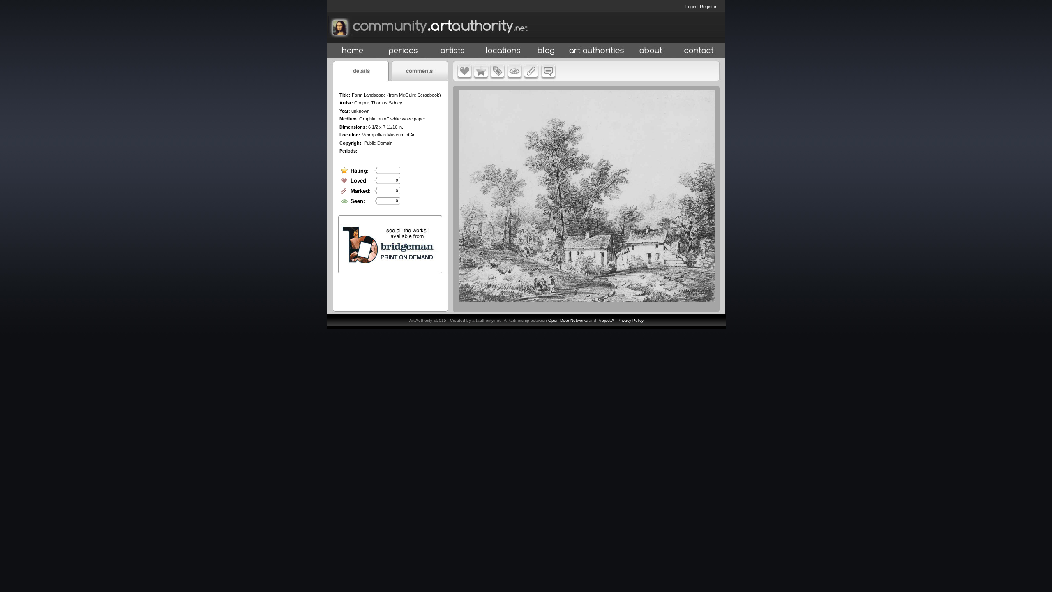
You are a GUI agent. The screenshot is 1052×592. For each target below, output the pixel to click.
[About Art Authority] (651, 51)
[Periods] (403, 51)
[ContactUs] (699, 51)
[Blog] (546, 51)
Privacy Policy (631, 320)
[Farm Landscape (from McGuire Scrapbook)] (587, 300)
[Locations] (503, 51)
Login (690, 6)
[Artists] (453, 51)
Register (708, 6)
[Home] (352, 51)
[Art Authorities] (597, 51)
